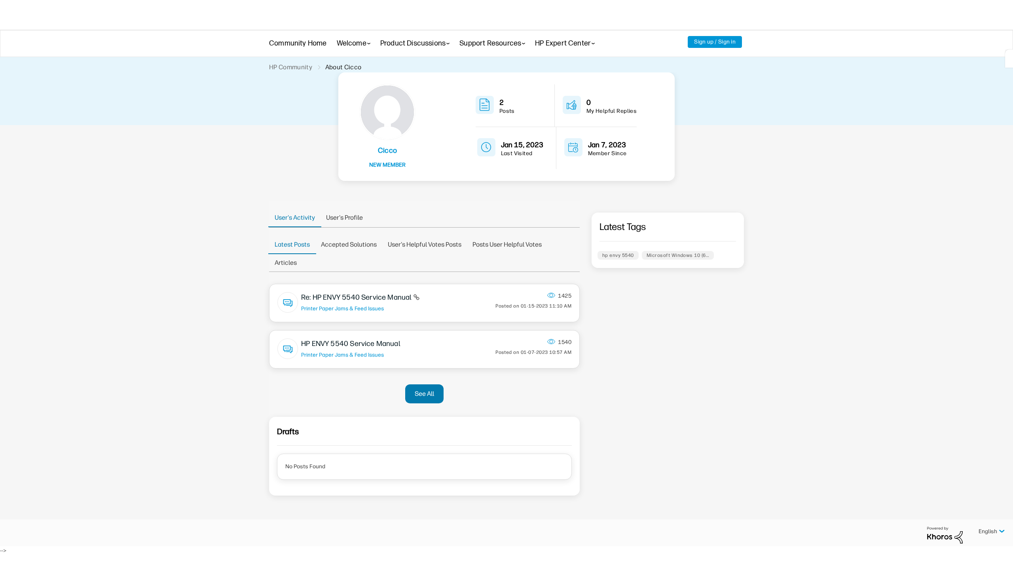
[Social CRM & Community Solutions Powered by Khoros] (945, 535)
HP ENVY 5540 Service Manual (350, 343)
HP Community (290, 67)
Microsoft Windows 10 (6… (678, 255)
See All (424, 393)
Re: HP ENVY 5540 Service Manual (357, 297)
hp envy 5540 (618, 255)
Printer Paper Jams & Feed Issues (342, 308)
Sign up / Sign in (715, 41)
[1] (1009, 58)
